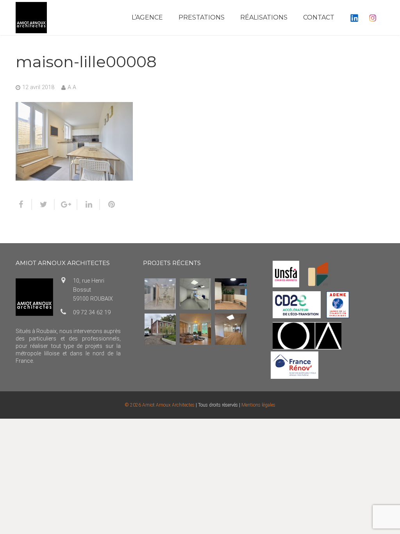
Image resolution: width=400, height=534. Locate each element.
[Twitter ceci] (43, 204)
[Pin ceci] (108, 204)
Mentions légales (258, 405)
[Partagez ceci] (24, 204)
